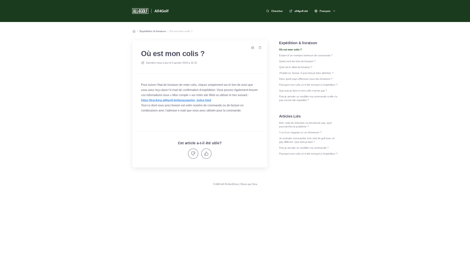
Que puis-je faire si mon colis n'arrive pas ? (303, 90)
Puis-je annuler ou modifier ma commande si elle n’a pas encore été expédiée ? (308, 98)
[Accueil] (140, 11)
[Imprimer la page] (253, 48)
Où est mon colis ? (181, 31)
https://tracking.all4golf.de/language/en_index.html (176, 100)
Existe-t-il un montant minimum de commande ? (305, 55)
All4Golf (161, 11)
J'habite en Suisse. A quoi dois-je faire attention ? (306, 73)
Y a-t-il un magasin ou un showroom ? (300, 132)
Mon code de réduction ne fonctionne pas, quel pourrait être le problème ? (305, 124)
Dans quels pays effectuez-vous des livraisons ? (305, 78)
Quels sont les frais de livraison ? (297, 61)
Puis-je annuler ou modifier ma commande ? (304, 147)
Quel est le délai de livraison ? (295, 67)
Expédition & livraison (153, 31)
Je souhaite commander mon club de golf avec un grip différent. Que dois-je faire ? (307, 140)
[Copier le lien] (260, 48)
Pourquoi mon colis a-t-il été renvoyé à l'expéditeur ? (308, 84)
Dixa (254, 184)
